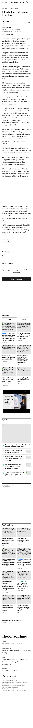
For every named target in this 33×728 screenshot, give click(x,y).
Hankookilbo (5, 671)
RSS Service (17, 650)
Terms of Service (22, 662)
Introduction (5, 644)
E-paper (11, 650)
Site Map (4, 653)
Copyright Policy (6, 664)
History (12, 644)
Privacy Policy (24, 659)
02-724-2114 (7, 684)
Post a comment (16, 279)
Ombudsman (15, 659)
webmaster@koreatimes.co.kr (19, 682)
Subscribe (5, 650)
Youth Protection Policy (9, 662)
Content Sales (27, 650)
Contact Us (18, 644)
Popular (24, 320)
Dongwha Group (15, 671)
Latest (9, 320)
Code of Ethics (6, 659)
